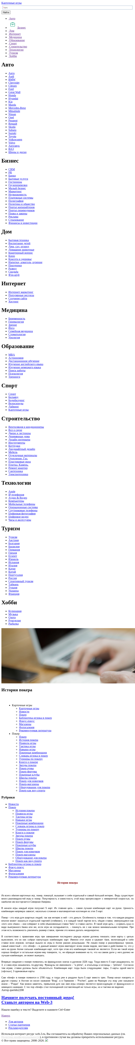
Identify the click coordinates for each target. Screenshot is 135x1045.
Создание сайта (17, 298)
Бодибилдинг (16, 400)
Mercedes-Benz (17, 107)
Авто (11, 73)
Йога (11, 328)
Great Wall (14, 92)
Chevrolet (13, 82)
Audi (11, 76)
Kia (10, 101)
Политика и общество (21, 204)
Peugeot (12, 120)
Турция (12, 587)
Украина (13, 590)
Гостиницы (15, 181)
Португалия (15, 574)
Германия (14, 549)
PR (10, 172)
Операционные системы (23, 507)
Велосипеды (15, 403)
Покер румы (26, 768)
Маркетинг (15, 191)
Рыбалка (13, 623)
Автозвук (14, 145)
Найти (6, 12)
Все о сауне (15, 430)
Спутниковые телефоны (22, 510)
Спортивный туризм (20, 581)
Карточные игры (11, 2)
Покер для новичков (31, 780)
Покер (23, 714)
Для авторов (15, 1021)
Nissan (12, 114)
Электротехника (18, 474)
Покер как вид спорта (32, 790)
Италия (12, 565)
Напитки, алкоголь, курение (25, 262)
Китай (12, 571)
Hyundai (13, 98)
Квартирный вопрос (20, 252)
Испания (13, 562)
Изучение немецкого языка (24, 367)
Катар (11, 568)
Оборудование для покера (34, 787)
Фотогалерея (26, 727)
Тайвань (13, 584)
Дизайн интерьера (19, 439)
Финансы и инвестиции (22, 222)
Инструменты (16, 442)
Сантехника (15, 471)
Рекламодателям (18, 1027)
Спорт (12, 393)
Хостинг (13, 301)
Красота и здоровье (20, 259)
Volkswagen (15, 139)
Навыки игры (27, 749)
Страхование (16, 219)
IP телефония (16, 494)
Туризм (12, 537)
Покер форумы (28, 771)
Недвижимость (17, 194)
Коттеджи (14, 445)
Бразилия (14, 546)
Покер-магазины (29, 784)
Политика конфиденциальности (20, 1037)
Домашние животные (21, 249)
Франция (13, 593)
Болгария (14, 543)
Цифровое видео (18, 516)
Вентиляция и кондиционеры (26, 426)
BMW (11, 79)
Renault (12, 123)
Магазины (25, 724)
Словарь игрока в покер (33, 755)
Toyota (12, 136)
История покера (28, 739)
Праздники (15, 265)
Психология (15, 373)
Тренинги (14, 376)
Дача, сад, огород (18, 246)
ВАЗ (11, 148)
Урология (14, 337)
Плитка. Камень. (18, 464)
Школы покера (28, 777)
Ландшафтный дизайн (21, 449)
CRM (11, 169)
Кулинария (14, 611)
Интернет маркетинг (20, 292)
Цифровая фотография (22, 513)
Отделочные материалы (22, 455)
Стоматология (16, 334)
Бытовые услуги (18, 178)
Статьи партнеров (19, 1024)
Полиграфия (15, 200)
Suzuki (12, 133)
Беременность (16, 318)
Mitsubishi (14, 111)
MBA (11, 354)
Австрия (13, 540)
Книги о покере (28, 762)
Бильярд (13, 397)
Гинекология (16, 321)
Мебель (12, 452)
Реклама (13, 216)
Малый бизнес (17, 188)
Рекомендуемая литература (35, 730)
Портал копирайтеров (21, 207)
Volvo (11, 142)
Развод (12, 268)
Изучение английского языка (25, 364)
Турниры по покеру (31, 758)
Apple (11, 491)
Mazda (12, 104)
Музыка (13, 614)
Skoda (11, 126)
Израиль (13, 559)
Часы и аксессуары (19, 519)
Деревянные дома (19, 436)
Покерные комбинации (33, 752)
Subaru (12, 130)
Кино (11, 255)
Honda (12, 95)
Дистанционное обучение (23, 360)
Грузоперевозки (17, 185)
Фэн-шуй (14, 274)
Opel (11, 117)
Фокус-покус (27, 721)
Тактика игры (27, 746)
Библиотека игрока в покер (35, 717)
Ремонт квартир (18, 467)
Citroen (12, 85)
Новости (24, 711)
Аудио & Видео (17, 497)
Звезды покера (27, 765)
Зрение (12, 324)
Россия (12, 578)
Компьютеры (16, 500)
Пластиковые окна (19, 461)
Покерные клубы (29, 774)
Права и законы (17, 213)
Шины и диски (17, 152)
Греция (12, 552)
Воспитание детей (19, 243)
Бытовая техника (18, 240)
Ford (11, 89)
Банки (12, 175)
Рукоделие (14, 620)
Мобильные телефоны (21, 504)
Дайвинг (13, 406)
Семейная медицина (20, 331)
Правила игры (27, 743)
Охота (12, 617)
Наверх (5, 1015)
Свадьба (13, 271)
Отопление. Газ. (18, 458)
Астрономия (15, 357)
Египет (12, 556)
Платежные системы (20, 197)
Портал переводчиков (21, 210)
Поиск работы (16, 370)
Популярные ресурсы (21, 295)
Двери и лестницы (19, 433)
